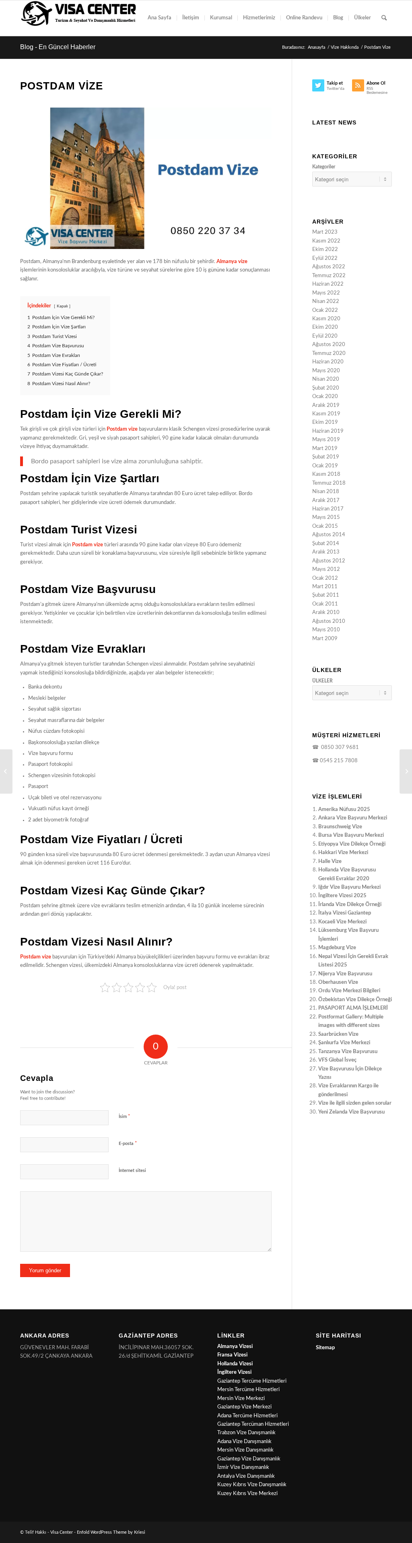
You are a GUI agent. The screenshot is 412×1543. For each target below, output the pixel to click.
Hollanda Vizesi (235, 1364)
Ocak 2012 (325, 578)
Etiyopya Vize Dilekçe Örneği (351, 844)
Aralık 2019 (326, 405)
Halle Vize (330, 861)
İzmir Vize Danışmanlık (243, 1467)
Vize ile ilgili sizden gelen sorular (354, 1103)
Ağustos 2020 (328, 344)
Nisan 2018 (325, 491)
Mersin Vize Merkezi (241, 1398)
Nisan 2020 (325, 379)
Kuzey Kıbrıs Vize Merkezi (247, 1493)
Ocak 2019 (325, 466)
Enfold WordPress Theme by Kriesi (111, 1532)
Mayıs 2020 (326, 370)
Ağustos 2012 (328, 561)
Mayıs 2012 (326, 569)
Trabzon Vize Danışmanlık (246, 1432)
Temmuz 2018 (329, 483)
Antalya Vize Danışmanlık (246, 1476)
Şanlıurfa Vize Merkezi (344, 1042)
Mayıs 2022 (326, 293)
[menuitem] (159, 18)
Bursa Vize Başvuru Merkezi (351, 835)
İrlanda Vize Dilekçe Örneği (349, 904)
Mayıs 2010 (326, 630)
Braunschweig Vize (340, 827)
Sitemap (325, 1347)
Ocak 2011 (325, 604)
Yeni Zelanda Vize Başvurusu (351, 1112)
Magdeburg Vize (337, 947)
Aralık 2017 (326, 500)
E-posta (128, 1143)
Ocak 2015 (325, 526)
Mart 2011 (325, 586)
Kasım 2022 (326, 241)
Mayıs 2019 (326, 439)
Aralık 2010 (326, 612)
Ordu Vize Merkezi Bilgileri (349, 990)
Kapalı (62, 306)
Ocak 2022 (325, 310)
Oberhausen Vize (338, 982)
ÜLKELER (322, 680)
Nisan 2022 (325, 301)
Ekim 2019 (325, 422)
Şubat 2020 (325, 388)
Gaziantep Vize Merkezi (244, 1407)
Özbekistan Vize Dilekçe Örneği (355, 999)
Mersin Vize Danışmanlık (245, 1450)
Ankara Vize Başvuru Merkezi (352, 818)
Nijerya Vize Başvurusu (345, 974)
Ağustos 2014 (328, 534)
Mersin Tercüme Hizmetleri (248, 1389)
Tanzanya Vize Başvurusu (347, 1051)
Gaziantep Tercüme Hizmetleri (251, 1381)
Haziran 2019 (328, 431)
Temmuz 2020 (329, 353)
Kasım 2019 (326, 414)
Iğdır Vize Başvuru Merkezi (349, 887)
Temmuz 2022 (329, 275)
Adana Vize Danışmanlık (244, 1441)
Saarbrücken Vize (338, 1034)
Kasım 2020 (326, 318)
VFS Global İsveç (337, 1060)
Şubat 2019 (325, 457)
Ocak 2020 (325, 396)
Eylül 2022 (325, 258)
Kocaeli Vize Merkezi (342, 922)
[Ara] (384, 18)
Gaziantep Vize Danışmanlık (248, 1459)
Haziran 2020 (328, 362)
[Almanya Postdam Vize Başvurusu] (146, 178)
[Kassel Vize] (6, 771)
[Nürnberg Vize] (406, 771)
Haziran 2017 (328, 509)
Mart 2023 (325, 232)
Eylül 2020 (325, 336)
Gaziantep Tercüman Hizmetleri (253, 1424)
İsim (124, 1116)
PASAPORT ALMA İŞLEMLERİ (353, 1008)
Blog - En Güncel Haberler (57, 47)
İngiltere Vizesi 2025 (342, 895)
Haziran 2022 (328, 284)
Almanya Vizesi (235, 1346)
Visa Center (61, 1532)
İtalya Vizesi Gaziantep (344, 913)
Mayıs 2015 (326, 517)
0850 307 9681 (339, 747)
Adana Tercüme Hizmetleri (247, 1416)
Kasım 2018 (326, 474)
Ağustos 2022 (328, 267)
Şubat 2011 (325, 595)
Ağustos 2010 (328, 621)
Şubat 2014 (325, 543)
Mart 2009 (325, 638)
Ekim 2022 (325, 249)
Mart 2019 (325, 448)
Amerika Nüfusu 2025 (344, 809)
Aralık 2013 (326, 552)
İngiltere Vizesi (234, 1372)
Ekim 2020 (325, 327)
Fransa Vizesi (232, 1355)
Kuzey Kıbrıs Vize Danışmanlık (251, 1484)
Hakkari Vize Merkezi (343, 852)
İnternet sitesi (132, 1170)
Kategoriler (323, 166)
